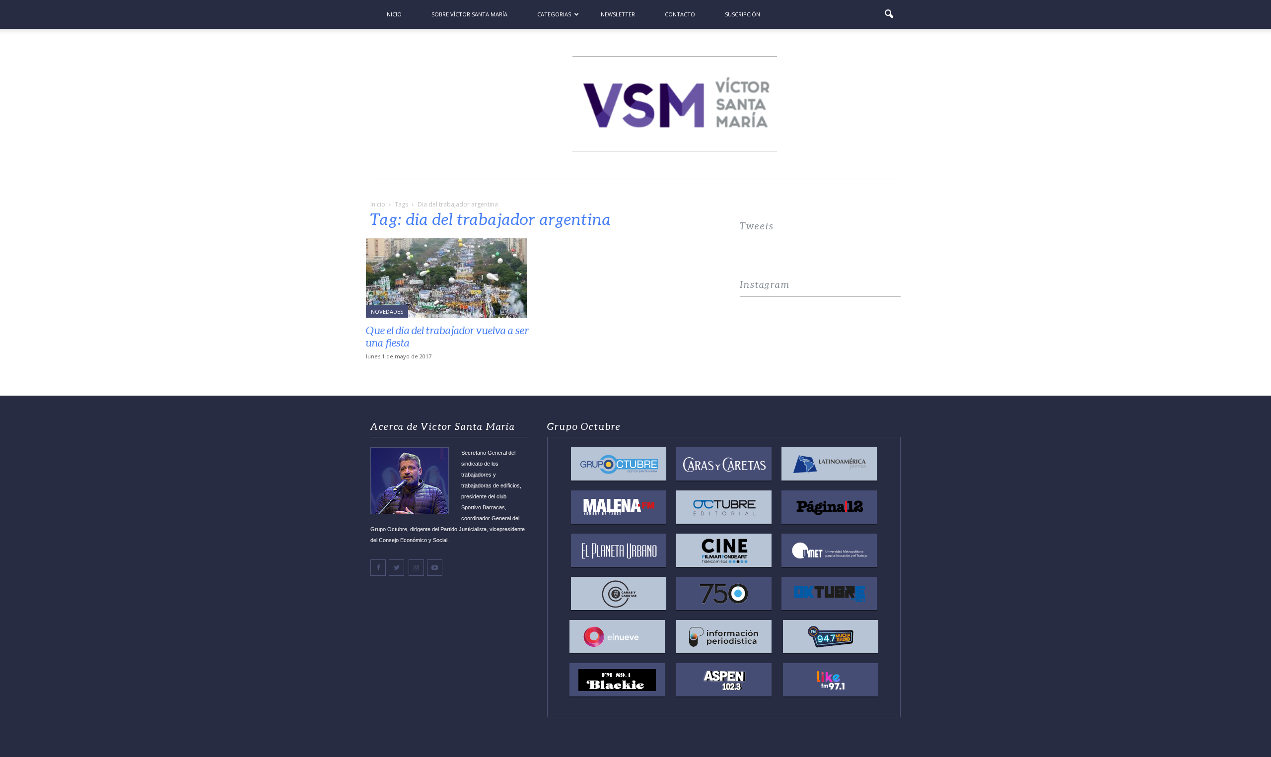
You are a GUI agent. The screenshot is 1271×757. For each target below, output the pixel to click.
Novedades (387, 311)
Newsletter (618, 14)
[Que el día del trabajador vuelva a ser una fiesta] (451, 278)
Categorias (554, 14)
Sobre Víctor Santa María (469, 14)
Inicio (393, 14)
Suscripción (742, 14)
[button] (889, 14)
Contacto (680, 14)
